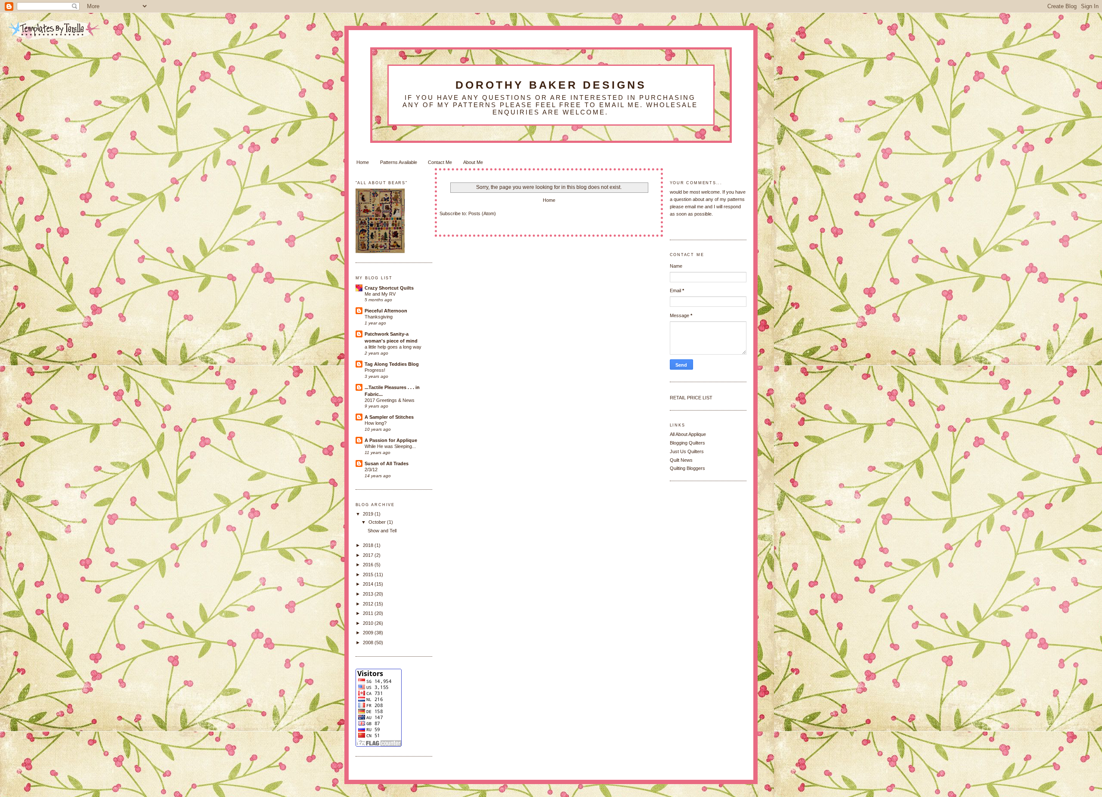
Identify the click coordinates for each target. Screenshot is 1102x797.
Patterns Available (398, 162)
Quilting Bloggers (687, 468)
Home (362, 162)
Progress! (375, 370)
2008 (369, 642)
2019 (369, 513)
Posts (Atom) (482, 213)
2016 (369, 564)
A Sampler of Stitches (389, 417)
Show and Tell (382, 530)
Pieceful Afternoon (386, 310)
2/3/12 (371, 469)
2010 (369, 623)
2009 (369, 632)
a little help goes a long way (393, 346)
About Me (473, 162)
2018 (369, 545)
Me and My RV (380, 294)
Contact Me (440, 162)
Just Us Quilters (687, 451)
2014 (369, 584)
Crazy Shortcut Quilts (389, 287)
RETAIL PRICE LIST (691, 397)
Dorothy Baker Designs (551, 85)
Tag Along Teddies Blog (392, 364)
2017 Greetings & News (390, 400)
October (377, 522)
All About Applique (688, 434)
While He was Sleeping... (390, 446)
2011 (369, 613)
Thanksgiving (379, 316)
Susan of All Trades (387, 463)
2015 (369, 574)
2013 (369, 593)
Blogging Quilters (687, 442)
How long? (376, 423)
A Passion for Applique (391, 440)
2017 (369, 555)
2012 (369, 603)
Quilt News (681, 460)
